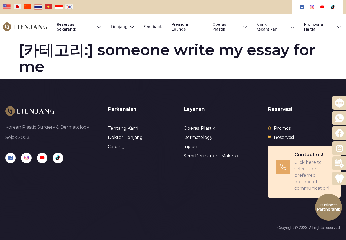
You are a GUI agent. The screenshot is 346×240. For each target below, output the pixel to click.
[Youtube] (42, 158)
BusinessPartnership (329, 206)
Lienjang (119, 26)
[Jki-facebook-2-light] (10, 158)
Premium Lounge (180, 26)
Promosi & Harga (313, 26)
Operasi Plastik (219, 26)
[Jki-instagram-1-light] (26, 158)
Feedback (153, 26)
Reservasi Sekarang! (66, 26)
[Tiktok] (58, 158)
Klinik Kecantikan (266, 26)
